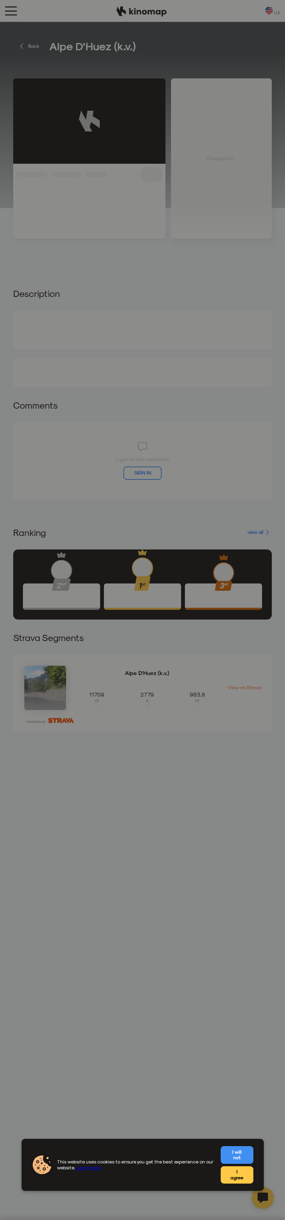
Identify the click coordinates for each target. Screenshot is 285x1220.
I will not (237, 1155)
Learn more (88, 1167)
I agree (236, 1174)
